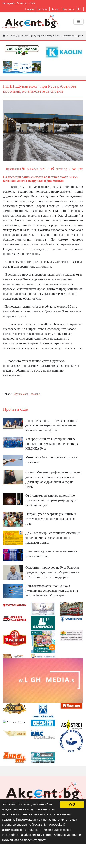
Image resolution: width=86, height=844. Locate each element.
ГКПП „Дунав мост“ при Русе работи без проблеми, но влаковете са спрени (46, 35)
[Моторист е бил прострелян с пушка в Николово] (13, 460)
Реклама (42, 9)
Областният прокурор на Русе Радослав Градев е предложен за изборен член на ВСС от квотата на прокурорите (52, 572)
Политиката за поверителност (24, 839)
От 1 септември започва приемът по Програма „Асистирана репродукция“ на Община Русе (51, 500)
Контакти (68, 9)
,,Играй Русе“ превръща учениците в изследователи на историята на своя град (50, 518)
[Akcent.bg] (30, 21)
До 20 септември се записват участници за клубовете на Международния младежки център (52, 537)
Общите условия (66, 834)
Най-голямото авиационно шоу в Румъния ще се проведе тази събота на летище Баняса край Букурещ (51, 590)
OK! (72, 804)
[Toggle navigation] (78, 22)
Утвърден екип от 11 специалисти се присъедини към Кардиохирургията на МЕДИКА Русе (52, 443)
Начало (29, 9)
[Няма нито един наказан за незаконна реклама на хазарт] (13, 554)
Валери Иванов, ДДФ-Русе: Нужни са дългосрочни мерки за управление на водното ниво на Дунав (51, 425)
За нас (55, 9)
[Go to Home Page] (3, 35)
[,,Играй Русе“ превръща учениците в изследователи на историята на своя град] (13, 518)
